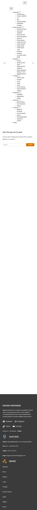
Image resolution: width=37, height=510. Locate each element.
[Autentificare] (30, 63)
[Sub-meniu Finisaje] (18, 76)
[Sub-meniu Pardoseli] (19, 12)
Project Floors (7, 492)
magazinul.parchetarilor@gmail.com (15, 455)
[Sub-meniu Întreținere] (20, 93)
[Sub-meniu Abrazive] (19, 100)
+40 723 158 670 (11, 451)
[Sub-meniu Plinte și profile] (22, 27)
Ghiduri (19, 431)
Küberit (5, 477)
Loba (4, 482)
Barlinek (5, 467)
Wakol (5, 502)
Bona (4, 472)
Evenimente (13, 431)
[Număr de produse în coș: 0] (32, 63)
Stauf (4, 497)
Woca (4, 507)
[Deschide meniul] (25, 2)
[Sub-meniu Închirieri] (19, 108)
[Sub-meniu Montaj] (18, 59)
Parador (5, 487)
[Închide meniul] (11, 8)
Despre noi (5, 431)
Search (30, 144)
